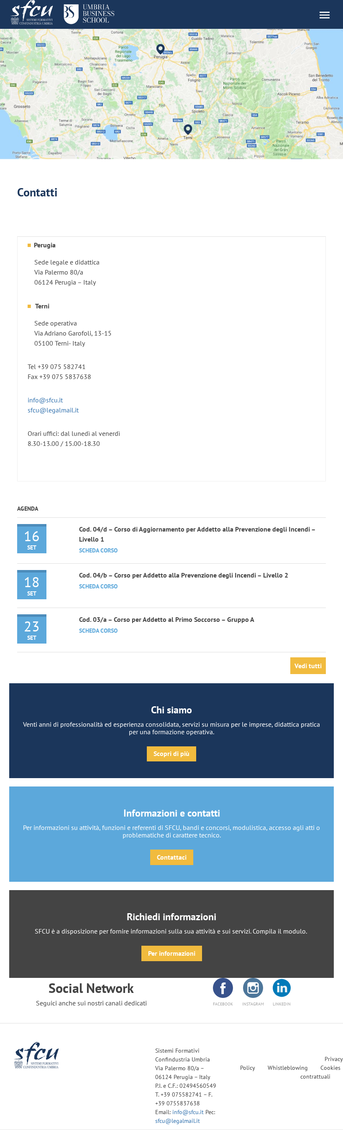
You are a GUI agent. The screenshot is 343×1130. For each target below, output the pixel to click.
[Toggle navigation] (329, 14)
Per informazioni (171, 953)
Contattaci (172, 857)
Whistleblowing (288, 1067)
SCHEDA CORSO (98, 550)
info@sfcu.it (45, 400)
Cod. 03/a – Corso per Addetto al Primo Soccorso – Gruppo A (166, 619)
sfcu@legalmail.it (53, 410)
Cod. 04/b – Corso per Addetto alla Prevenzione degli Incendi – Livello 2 (183, 575)
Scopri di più (171, 753)
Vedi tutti (308, 666)
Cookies (330, 1067)
